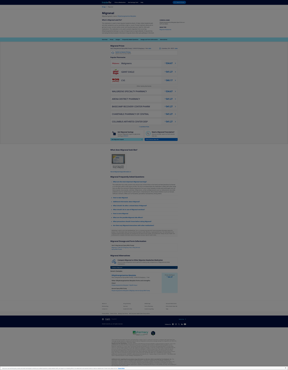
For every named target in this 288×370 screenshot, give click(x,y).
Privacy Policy (121, 368)
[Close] (285, 368)
